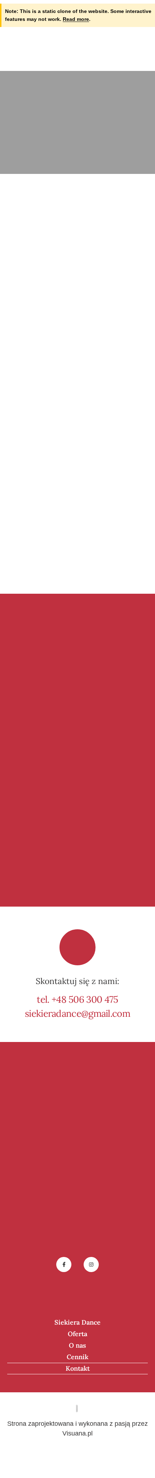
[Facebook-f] (63, 1264)
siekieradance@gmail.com (77, 1013)
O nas (77, 1345)
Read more (76, 19)
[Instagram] (91, 1264)
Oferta (77, 1334)
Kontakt (78, 1368)
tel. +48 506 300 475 (77, 999)
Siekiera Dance (77, 1322)
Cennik (77, 1357)
